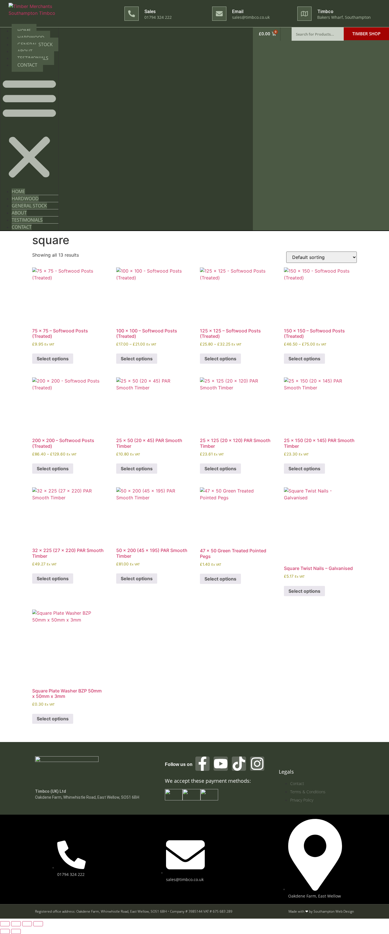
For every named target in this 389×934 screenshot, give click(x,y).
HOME (18, 191)
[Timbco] (304, 14)
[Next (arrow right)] (16, 931)
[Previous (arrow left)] (5, 931)
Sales (150, 11)
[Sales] (131, 14)
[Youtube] (221, 764)
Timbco (325, 11)
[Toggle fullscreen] (16, 923)
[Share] (27, 923)
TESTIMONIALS (27, 220)
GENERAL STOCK (29, 206)
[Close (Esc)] (38, 923)
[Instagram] (257, 764)
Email (237, 11)
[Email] (219, 14)
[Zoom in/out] (5, 923)
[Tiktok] (239, 764)
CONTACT (27, 65)
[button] (29, 128)
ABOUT (19, 213)
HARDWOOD (25, 198)
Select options (53, 358)
